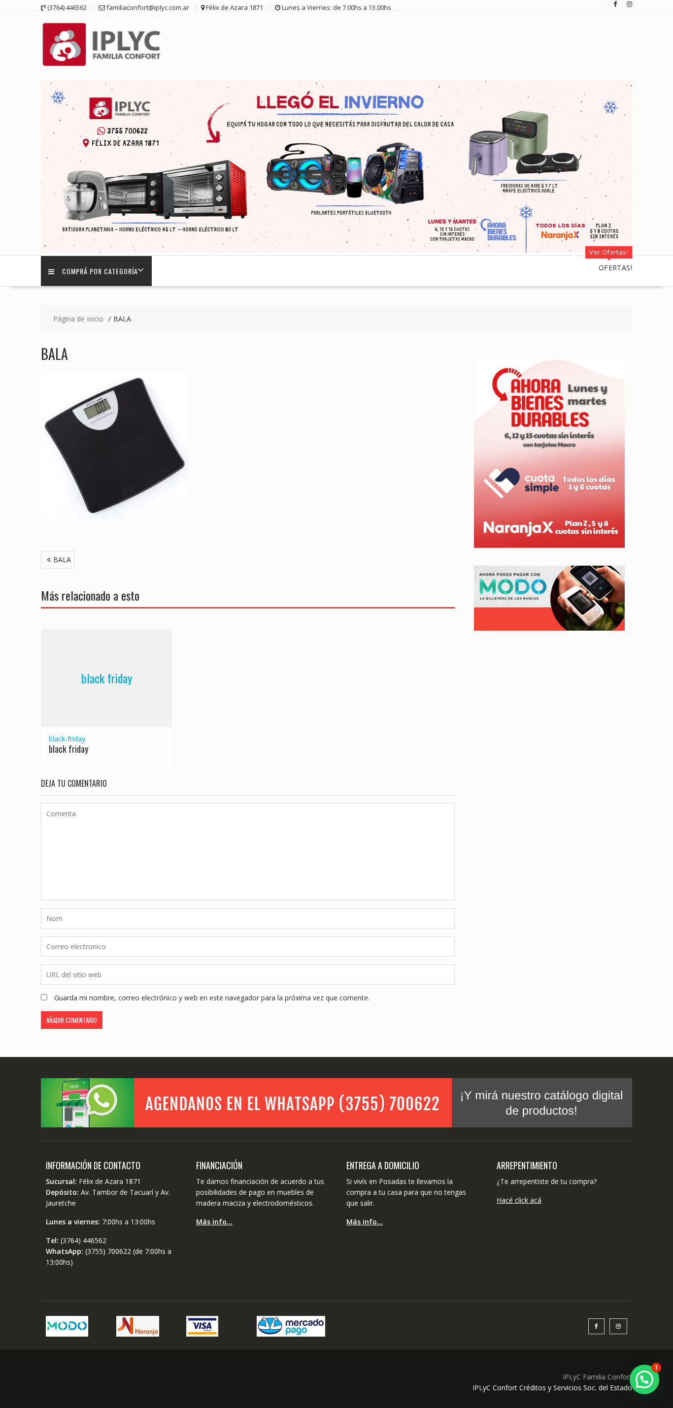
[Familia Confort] (336, 250)
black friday (106, 678)
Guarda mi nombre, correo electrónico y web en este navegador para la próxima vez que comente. (212, 997)
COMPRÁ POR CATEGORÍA (100, 271)
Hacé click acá (519, 1200)
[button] (644, 1379)
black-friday (67, 738)
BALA (62, 559)
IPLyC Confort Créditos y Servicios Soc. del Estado (552, 1387)
